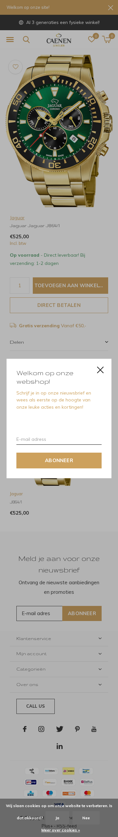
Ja (57, 817)
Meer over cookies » (60, 829)
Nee (86, 817)
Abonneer (59, 460)
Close (100, 370)
